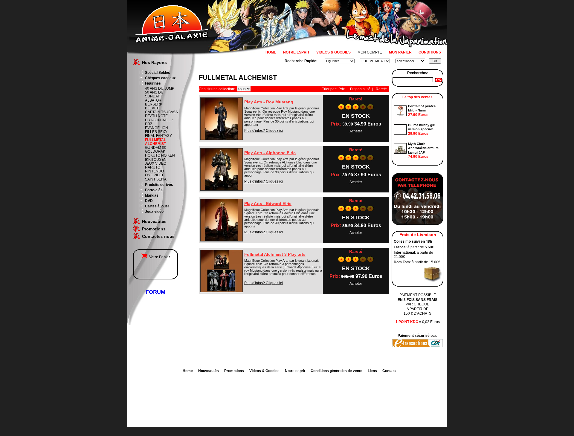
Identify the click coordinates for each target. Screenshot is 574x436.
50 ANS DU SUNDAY (154, 94)
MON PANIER (400, 52)
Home (188, 371)
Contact (389, 371)
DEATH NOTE (156, 116)
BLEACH (152, 108)
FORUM (155, 292)
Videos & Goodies (264, 371)
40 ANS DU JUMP (159, 88)
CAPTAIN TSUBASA (161, 112)
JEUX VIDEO (155, 163)
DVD (149, 201)
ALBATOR (153, 100)
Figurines (153, 83)
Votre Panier (158, 257)
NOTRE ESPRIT (296, 52)
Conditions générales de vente (336, 371)
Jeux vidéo (154, 211)
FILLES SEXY (156, 132)
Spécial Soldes (157, 73)
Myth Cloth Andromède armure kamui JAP (423, 148)
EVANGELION (156, 128)
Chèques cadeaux (160, 78)
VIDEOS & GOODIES (333, 52)
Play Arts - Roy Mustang (268, 102)
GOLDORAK (155, 151)
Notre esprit (295, 371)
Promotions (154, 229)
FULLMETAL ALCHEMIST (155, 142)
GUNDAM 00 (155, 148)
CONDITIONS (430, 52)
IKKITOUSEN (156, 159)
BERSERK (153, 104)
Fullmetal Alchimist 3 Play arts (275, 254)
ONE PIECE (154, 175)
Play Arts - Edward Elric (267, 203)
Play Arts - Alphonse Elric (270, 152)
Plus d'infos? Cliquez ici (263, 130)
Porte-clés (154, 190)
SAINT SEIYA (156, 179)
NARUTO (152, 167)
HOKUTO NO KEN (160, 155)
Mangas (151, 195)
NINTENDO (154, 171)
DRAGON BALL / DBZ (158, 122)
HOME (270, 52)
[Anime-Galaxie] (171, 41)
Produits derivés (159, 185)
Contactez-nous (158, 236)
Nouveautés (154, 221)
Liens (372, 371)
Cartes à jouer (157, 206)
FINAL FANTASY (158, 136)
